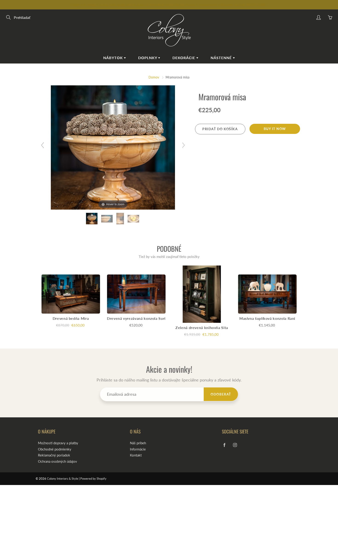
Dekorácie (184, 57)
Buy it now (275, 129)
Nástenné (222, 57)
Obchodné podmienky (54, 449)
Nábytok (113, 57)
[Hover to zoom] (113, 147)
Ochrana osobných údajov (57, 461)
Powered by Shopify (93, 478)
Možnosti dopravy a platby (58, 443)
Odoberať (221, 394)
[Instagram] (235, 445)
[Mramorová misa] (92, 218)
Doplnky (148, 57)
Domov (154, 77)
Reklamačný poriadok (54, 455)
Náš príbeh (138, 443)
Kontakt (136, 455)
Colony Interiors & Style (62, 478)
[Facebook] (224, 445)
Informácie (138, 449)
